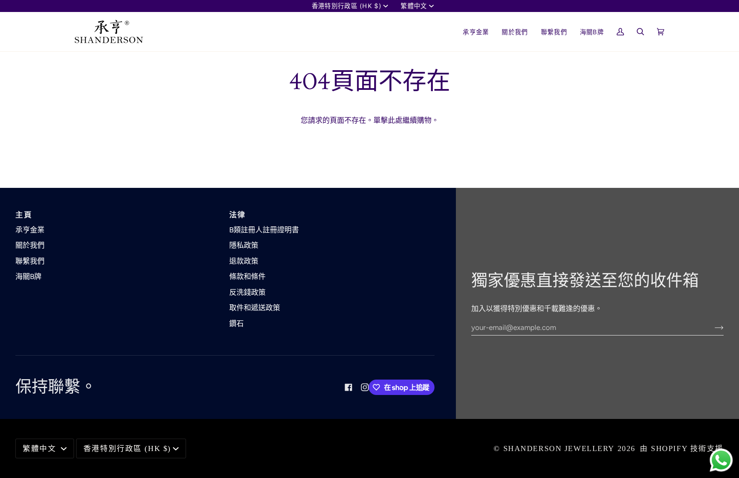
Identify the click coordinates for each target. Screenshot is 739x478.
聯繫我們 (29, 261)
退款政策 (243, 261)
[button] (514, 31)
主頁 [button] (23, 215)
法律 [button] (237, 215)
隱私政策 (243, 245)
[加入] (712, 327)
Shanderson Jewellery (559, 448)
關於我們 (29, 245)
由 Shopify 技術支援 (682, 448)
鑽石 (236, 323)
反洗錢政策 (247, 292)
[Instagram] (365, 387)
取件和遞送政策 (254, 307)
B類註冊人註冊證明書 (264, 230)
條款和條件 (247, 276)
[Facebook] (348, 387)
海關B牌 (28, 276)
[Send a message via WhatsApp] (721, 460)
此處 (395, 120)
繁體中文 (414, 5)
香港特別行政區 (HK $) (346, 5)
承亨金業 (29, 230)
